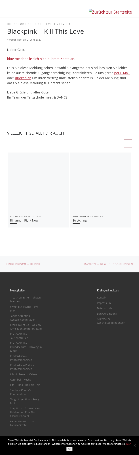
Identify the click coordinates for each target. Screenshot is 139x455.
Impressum (104, 303)
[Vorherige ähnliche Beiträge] (119, 143)
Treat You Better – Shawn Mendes (25, 299)
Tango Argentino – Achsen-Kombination (22, 317)
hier (128, 443)
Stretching (80, 220)
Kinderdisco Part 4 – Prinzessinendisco (22, 367)
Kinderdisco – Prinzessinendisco (21, 358)
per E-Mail (122, 73)
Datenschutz (104, 308)
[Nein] (134, 445)
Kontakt (101, 297)
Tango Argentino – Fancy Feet (24, 401)
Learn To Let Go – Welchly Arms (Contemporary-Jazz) (26, 326)
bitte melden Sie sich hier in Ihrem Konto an (40, 59)
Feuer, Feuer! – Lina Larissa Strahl (22, 423)
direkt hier (23, 78)
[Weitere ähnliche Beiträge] (128, 143)
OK (69, 449)
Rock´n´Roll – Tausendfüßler (19, 336)
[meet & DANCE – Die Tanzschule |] (110, 11)
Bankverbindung (107, 313)
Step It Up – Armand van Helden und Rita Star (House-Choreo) (25, 412)
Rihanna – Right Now (24, 220)
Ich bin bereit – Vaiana (23, 374)
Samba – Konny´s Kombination (20, 392)
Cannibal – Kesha (20, 379)
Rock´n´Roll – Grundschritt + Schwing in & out (26, 347)
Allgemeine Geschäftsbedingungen (111, 320)
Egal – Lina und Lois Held (25, 385)
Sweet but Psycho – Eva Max (24, 308)
